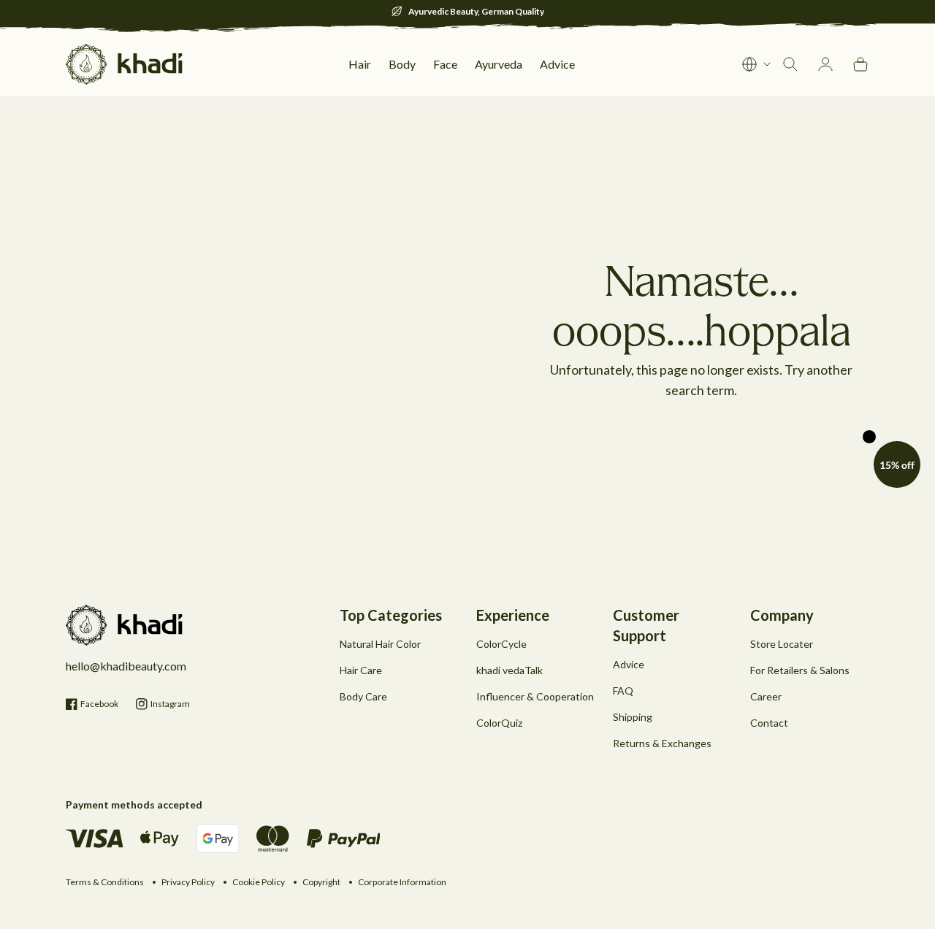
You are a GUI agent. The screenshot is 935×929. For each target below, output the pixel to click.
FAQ (623, 690)
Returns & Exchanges (662, 743)
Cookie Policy (258, 881)
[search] (790, 64)
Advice (628, 664)
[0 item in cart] (860, 64)
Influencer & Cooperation (535, 696)
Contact (769, 722)
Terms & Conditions (105, 881)
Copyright (321, 881)
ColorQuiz (499, 722)
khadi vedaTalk (509, 670)
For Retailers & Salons (800, 670)
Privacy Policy (188, 881)
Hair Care (361, 670)
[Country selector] (757, 64)
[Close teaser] (869, 436)
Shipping (632, 717)
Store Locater (781, 644)
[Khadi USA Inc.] (124, 64)
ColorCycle (501, 644)
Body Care (363, 696)
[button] (897, 464)
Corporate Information (402, 881)
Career (766, 696)
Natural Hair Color (380, 644)
